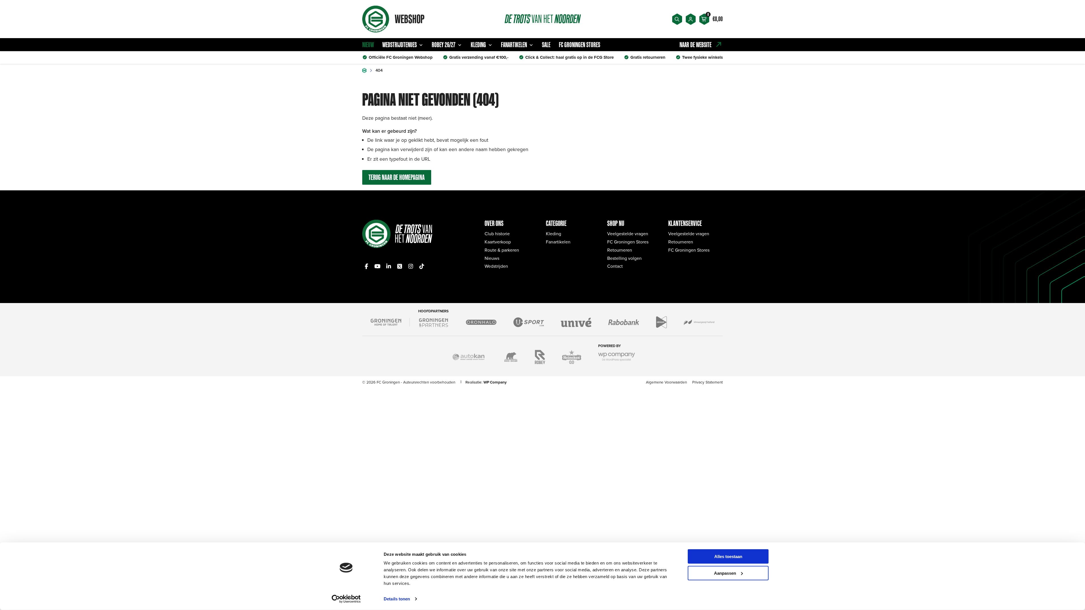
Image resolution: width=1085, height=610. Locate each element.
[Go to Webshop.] (364, 70)
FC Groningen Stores (579, 45)
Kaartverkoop (498, 242)
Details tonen (397, 598)
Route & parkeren (502, 250)
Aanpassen (725, 573)
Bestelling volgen (624, 258)
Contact (615, 266)
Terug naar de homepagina (396, 177)
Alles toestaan (728, 556)
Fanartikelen (514, 45)
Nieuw (368, 45)
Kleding (478, 45)
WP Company (495, 382)
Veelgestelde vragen (627, 233)
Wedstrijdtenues (399, 45)
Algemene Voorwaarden (666, 382)
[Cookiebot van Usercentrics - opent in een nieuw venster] (346, 599)
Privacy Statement (707, 382)
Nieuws (492, 258)
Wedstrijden (496, 266)
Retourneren (619, 250)
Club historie (497, 233)
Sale (546, 45)
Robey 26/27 (443, 45)
